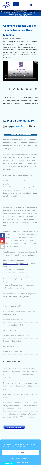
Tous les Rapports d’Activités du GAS (17, 336)
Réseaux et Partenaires (12, 341)
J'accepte (20, 453)
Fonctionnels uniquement (21, 459)
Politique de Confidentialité (21, 462)
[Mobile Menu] (36, 5)
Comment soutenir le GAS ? (13, 325)
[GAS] (11, 5)
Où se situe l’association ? (13, 320)
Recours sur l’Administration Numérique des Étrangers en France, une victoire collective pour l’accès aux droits (20, 406)
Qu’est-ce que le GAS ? (12, 306)
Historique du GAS (10, 330)
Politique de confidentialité (18, 446)
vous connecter (17, 126)
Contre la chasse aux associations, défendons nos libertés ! (11, 100)
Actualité (18, 38)
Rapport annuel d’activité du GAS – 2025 (18, 394)
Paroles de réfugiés (10, 346)
